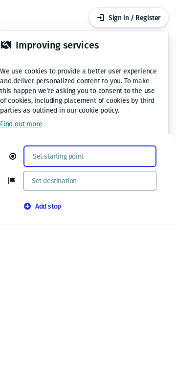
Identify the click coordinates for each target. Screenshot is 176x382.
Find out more (21, 124)
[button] (16, 156)
